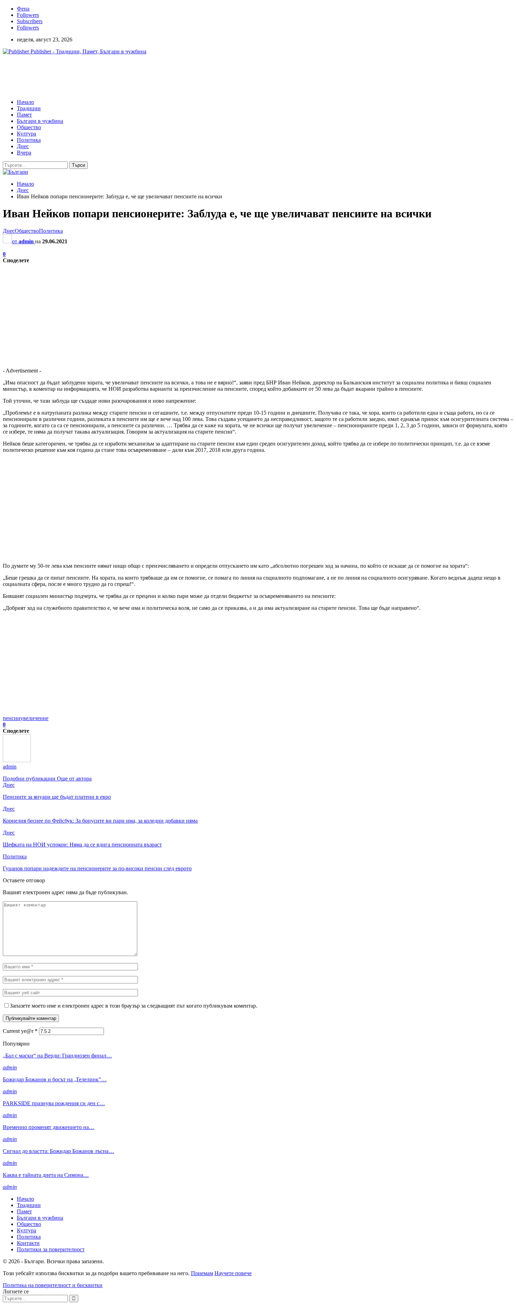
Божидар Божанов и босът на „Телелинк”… (55, 1079)
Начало (25, 102)
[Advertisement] (130, 76)
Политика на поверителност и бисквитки (52, 1285)
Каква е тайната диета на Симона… (46, 1175)
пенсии (11, 718)
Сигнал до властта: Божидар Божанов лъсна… (58, 1151)
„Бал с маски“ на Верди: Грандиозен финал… (57, 1056)
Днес (23, 146)
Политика (29, 140)
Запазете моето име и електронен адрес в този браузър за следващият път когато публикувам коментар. (133, 1006)
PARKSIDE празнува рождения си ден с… (54, 1103)
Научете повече (233, 1273)
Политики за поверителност (51, 1249)
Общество (29, 127)
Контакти (28, 1243)
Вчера (24, 153)
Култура (26, 134)
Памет (24, 115)
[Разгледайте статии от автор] (17, 760)
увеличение (34, 718)
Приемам (202, 1273)
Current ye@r (20, 1031)
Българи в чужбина (40, 121)
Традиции (29, 108)
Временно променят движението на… (48, 1127)
